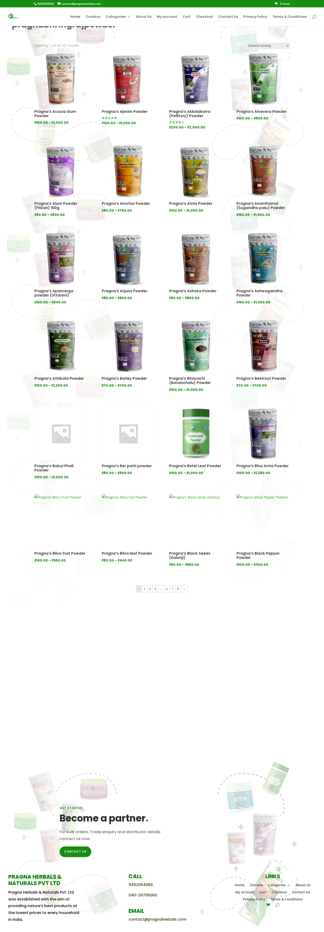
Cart (187, 17)
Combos (93, 17)
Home (75, 17)
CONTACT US (75, 852)
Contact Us (228, 17)
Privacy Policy (255, 17)
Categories (116, 17)
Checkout (204, 17)
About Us (144, 17)
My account (167, 17)
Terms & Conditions (290, 17)
